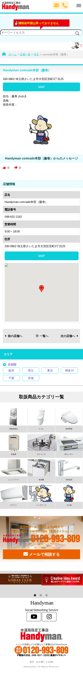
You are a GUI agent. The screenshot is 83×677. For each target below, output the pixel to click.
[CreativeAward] (62, 579)
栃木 (11, 370)
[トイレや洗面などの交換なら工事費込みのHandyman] (41, 635)
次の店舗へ (68, 336)
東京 (50, 370)
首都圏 (12, 364)
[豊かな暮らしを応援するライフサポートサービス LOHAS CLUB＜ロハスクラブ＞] (21, 579)
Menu (72, 3)
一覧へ (44, 336)
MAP (41, 87)
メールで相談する (44, 554)
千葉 (11, 378)
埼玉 (31, 370)
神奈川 (69, 370)
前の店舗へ (15, 336)
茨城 (31, 378)
